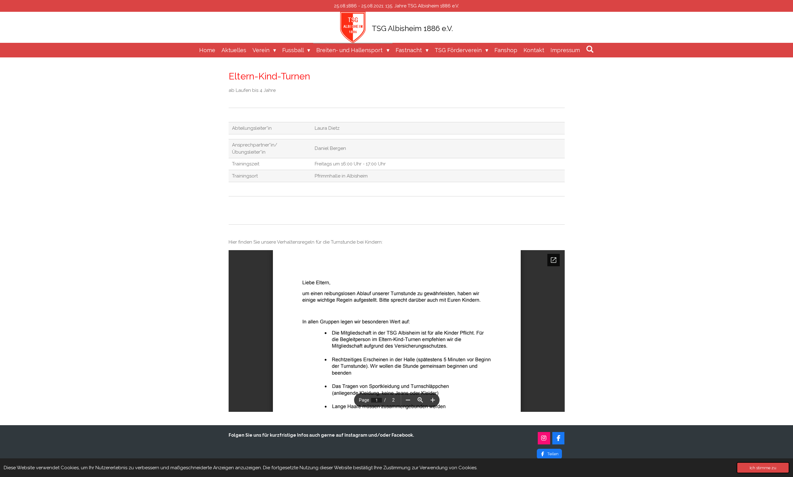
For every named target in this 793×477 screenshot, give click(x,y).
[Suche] (590, 49)
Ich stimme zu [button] (763, 467)
